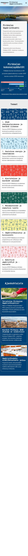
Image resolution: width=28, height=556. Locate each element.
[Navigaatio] (26, 3)
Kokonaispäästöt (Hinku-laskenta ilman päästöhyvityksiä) (14, 94)
